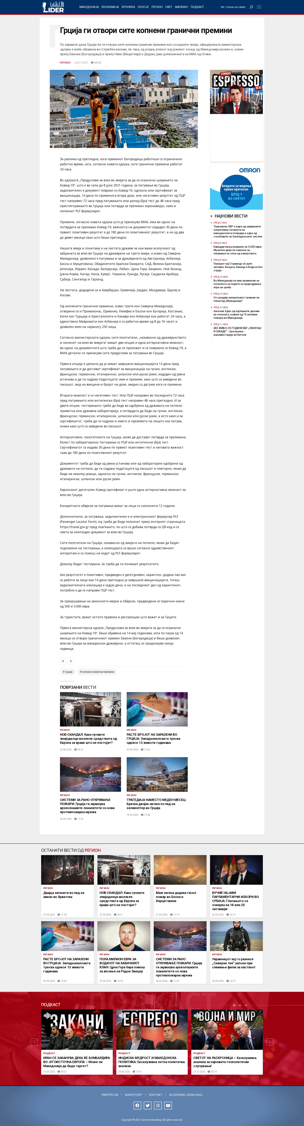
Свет (168, 7)
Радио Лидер (53, 7)
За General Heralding (185, 1095)
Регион (157, 7)
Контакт (155, 1095)
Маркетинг (133, 1095)
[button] (34, 1042)
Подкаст (197, 7)
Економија (110, 7)
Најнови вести (231, 216)
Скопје (143, 7)
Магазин (181, 7)
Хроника (128, 7)
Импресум (110, 1095)
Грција (68, 671)
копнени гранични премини (98, 671)
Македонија (89, 7)
